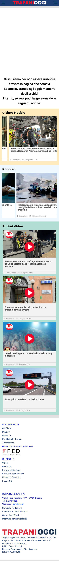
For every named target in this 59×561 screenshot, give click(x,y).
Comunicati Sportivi (11, 515)
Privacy (6, 432)
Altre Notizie (8, 442)
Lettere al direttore (11, 470)
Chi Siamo (7, 428)
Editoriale (6, 466)
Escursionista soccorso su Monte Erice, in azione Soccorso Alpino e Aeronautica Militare (28, 149)
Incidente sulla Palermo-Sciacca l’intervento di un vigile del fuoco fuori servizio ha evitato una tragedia (29, 207)
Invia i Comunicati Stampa (14, 511)
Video (5, 463)
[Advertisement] (29, 40)
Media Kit (6, 435)
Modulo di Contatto (11, 477)
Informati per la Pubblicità (14, 519)
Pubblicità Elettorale (11, 439)
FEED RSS (7, 481)
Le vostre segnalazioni (13, 473)
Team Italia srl (18, 504)
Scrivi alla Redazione (12, 508)
